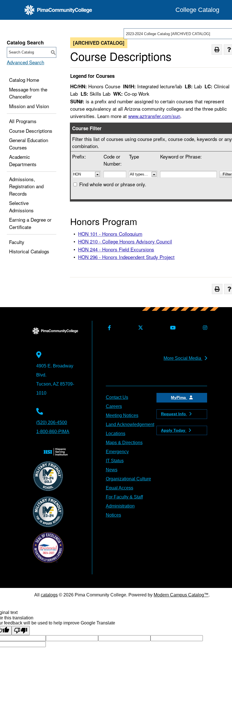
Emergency (117, 451)
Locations (115, 433)
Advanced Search (25, 62)
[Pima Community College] (58, 10)
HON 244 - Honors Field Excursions (116, 249)
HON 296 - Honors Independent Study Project (126, 256)
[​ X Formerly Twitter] (139, 328)
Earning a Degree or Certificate (30, 223)
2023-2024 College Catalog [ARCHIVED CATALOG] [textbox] (168, 34)
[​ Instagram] (204, 328)
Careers (114, 406)
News (111, 469)
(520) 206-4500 (51, 422)
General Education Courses (28, 143)
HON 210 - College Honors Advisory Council (125, 241)
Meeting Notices (122, 415)
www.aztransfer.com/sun (154, 115)
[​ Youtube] (172, 328)
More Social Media (183, 358)
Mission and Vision (29, 106)
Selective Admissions (21, 206)
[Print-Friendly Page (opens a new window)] (217, 49)
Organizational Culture (128, 478)
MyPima (179, 397)
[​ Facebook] (108, 328)
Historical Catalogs (29, 251)
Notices (113, 515)
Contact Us (117, 397)
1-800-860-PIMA (52, 431)
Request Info (174, 414)
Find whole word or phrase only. (112, 184)
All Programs (22, 121)
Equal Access (119, 487)
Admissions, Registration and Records (26, 186)
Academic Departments (22, 160)
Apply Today (173, 430)
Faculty (16, 241)
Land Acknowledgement (130, 424)
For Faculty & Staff (124, 497)
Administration (120, 506)
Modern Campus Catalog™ (181, 594)
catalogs (49, 594)
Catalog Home (24, 79)
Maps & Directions (124, 442)
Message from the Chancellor (28, 93)
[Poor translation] (21, 630)
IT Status (115, 460)
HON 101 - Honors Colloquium (110, 233)
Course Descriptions (30, 130)
